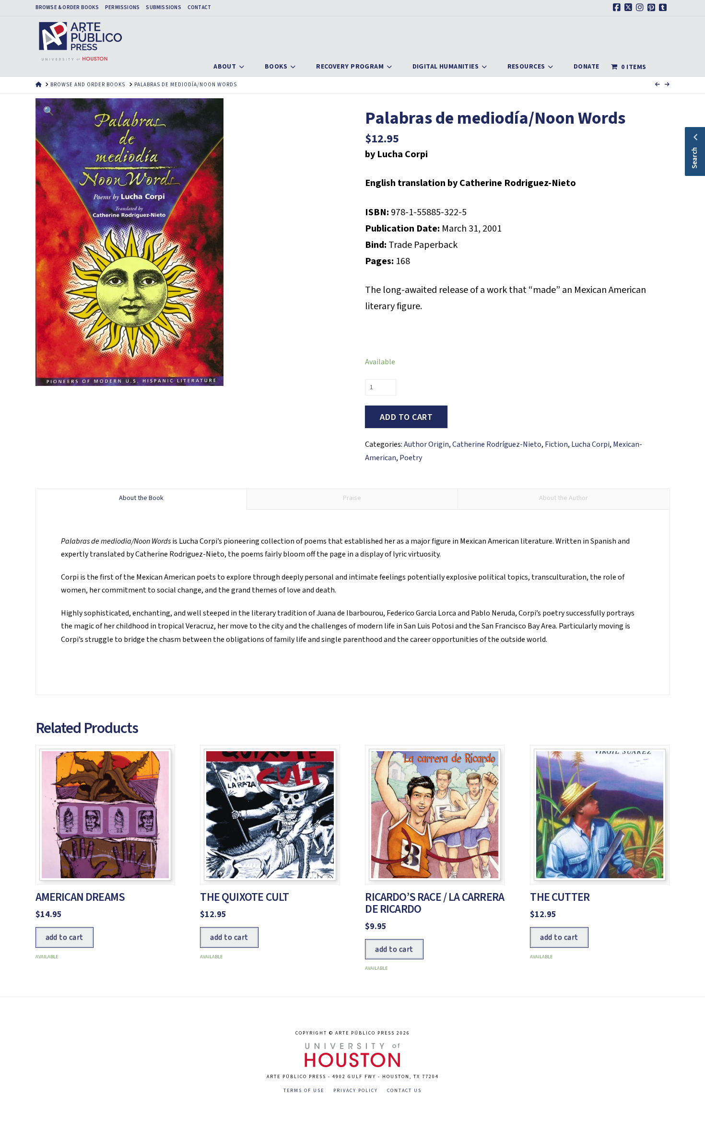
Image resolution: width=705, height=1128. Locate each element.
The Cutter (559, 897)
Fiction (556, 444)
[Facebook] (618, 7)
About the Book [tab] (141, 498)
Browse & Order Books (67, 7)
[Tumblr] (664, 7)
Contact (200, 7)
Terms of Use (303, 1091)
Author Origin (426, 444)
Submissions (163, 7)
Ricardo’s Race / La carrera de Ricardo (434, 903)
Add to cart (406, 417)
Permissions (122, 7)
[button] (48, 111)
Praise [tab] (352, 498)
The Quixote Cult (244, 897)
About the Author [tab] (563, 498)
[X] (629, 7)
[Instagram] (641, 7)
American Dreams (80, 897)
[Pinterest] (652, 7)
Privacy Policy (355, 1091)
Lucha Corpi (590, 444)
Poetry (411, 458)
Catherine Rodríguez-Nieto (496, 444)
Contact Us (404, 1091)
